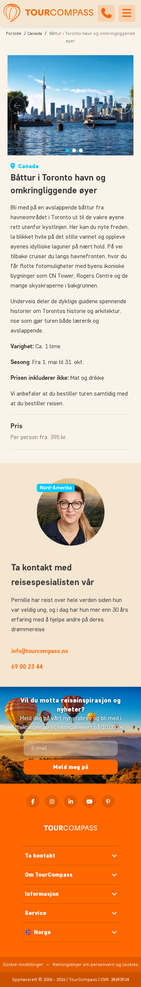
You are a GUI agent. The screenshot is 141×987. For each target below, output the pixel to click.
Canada (34, 33)
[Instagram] (51, 801)
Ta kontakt (40, 855)
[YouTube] (89, 801)
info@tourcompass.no (39, 650)
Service (35, 912)
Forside (13, 33)
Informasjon (42, 893)
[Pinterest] (108, 801)
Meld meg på (70, 766)
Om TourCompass (49, 874)
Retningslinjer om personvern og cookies (95, 964)
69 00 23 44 (27, 666)
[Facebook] (32, 801)
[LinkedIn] (70, 801)
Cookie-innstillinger (23, 964)
